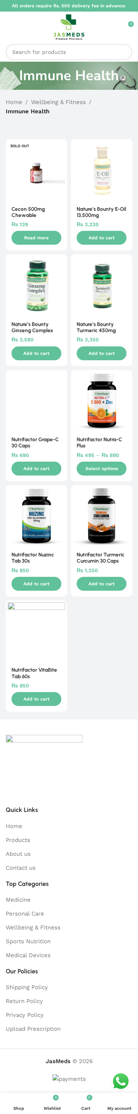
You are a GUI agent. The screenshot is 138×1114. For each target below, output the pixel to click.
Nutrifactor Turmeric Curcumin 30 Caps (101, 557)
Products (18, 840)
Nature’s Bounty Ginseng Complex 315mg (32, 330)
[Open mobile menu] (9, 27)
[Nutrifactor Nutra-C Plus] (101, 401)
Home (14, 102)
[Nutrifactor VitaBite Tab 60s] (36, 631)
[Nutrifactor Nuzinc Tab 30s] (36, 516)
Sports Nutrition (28, 941)
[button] (102, 238)
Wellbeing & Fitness (58, 102)
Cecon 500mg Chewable (28, 212)
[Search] (124, 52)
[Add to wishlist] (60, 146)
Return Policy (24, 1001)
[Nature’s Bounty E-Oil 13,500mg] (101, 170)
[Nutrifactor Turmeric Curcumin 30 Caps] (101, 516)
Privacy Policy (25, 1015)
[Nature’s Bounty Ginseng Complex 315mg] (36, 285)
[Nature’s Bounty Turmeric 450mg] (101, 285)
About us (18, 853)
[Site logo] (69, 26)
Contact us (21, 867)
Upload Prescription (33, 1028)
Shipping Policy (27, 987)
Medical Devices (28, 955)
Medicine (18, 899)
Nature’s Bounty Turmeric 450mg (96, 327)
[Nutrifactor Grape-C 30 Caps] (36, 401)
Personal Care (25, 913)
